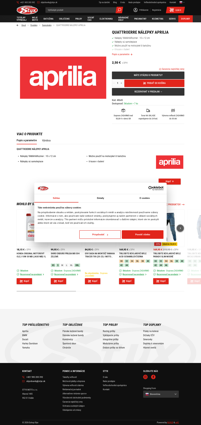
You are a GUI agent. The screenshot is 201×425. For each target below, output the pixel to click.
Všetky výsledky (119, 10)
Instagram (145, 377)
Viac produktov (172, 204)
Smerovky (147, 339)
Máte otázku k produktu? (148, 75)
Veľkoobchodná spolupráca (115, 385)
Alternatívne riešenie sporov (75, 393)
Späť (18, 25)
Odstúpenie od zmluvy (72, 410)
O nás (105, 377)
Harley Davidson (30, 343)
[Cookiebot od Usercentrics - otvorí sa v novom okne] (150, 188)
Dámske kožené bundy (73, 335)
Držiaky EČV (149, 335)
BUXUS (170, 422)
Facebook (153, 377)
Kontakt (106, 389)
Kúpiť (168, 181)
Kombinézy (68, 339)
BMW (24, 335)
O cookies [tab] (144, 198)
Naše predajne (109, 381)
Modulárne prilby (111, 343)
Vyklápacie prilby (111, 335)
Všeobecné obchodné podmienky (77, 397)
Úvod (23, 25)
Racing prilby (109, 331)
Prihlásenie (143, 10)
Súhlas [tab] (56, 198)
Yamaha (26, 348)
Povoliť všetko (142, 234)
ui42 (177, 422)
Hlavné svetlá (149, 348)
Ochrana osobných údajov (74, 406)
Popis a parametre (120, 54)
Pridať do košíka (156, 83)
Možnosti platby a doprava (74, 381)
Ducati (25, 339)
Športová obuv (69, 343)
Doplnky (33, 25)
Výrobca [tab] (46, 140)
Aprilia (25, 331)
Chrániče (67, 348)
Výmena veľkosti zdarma (73, 385)
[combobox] (148, 91)
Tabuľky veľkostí (70, 377)
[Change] (182, 2)
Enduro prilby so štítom (114, 348)
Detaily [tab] (100, 198)
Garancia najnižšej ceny (172, 69)
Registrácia (156, 10)
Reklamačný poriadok (72, 389)
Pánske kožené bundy (73, 331)
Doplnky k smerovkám (153, 343)
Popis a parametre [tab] (27, 140)
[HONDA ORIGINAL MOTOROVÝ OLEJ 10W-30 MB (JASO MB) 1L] (32, 228)
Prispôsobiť (98, 234)
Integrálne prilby (110, 339)
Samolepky (47, 25)
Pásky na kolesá (150, 331)
